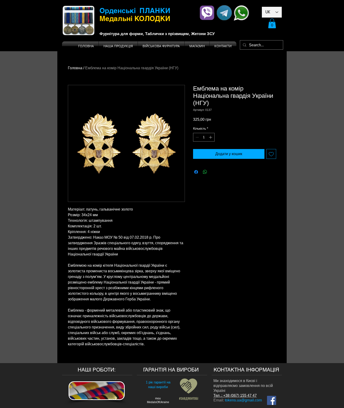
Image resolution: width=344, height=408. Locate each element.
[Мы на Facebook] (271, 400)
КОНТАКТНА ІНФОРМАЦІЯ (246, 370)
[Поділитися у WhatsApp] (205, 172)
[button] (272, 23)
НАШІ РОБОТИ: (97, 370)
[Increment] (211, 137)
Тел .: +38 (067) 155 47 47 (235, 395)
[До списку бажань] (271, 154)
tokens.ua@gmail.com (243, 400)
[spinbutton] (204, 137)
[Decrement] (197, 137)
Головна (75, 68)
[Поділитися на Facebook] (196, 172)
